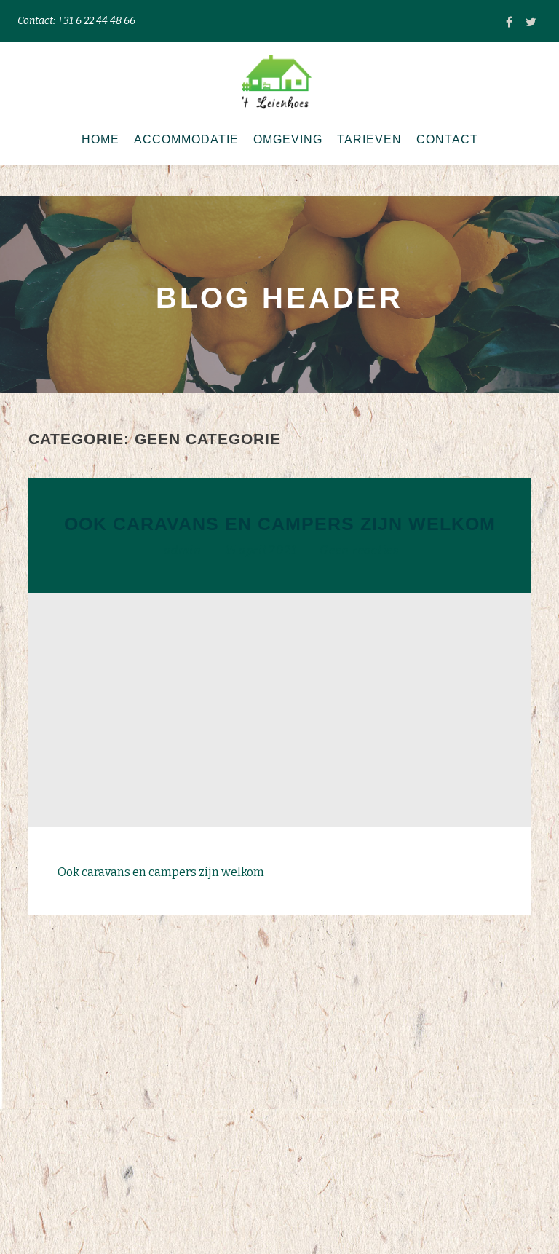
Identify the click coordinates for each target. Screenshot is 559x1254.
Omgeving (287, 139)
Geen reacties (360, 550)
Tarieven (369, 139)
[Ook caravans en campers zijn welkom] (279, 708)
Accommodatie (186, 139)
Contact (447, 139)
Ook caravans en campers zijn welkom (280, 523)
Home (100, 139)
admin (184, 550)
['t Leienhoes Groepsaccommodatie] (279, 81)
